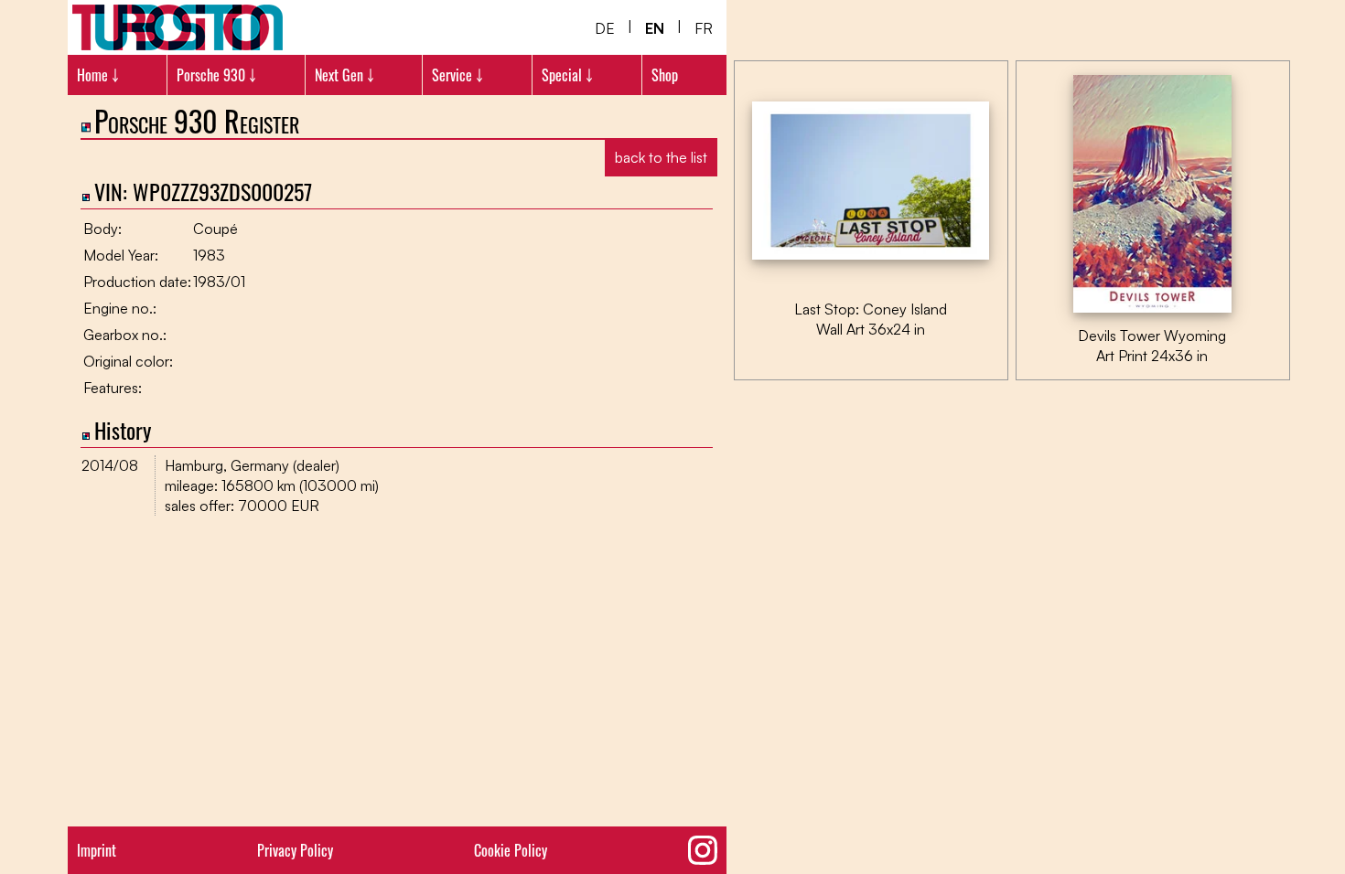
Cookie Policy (510, 850)
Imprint (96, 850)
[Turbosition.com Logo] (177, 27)
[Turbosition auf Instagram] (702, 850)
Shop (664, 75)
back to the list (661, 157)
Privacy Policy (295, 850)
